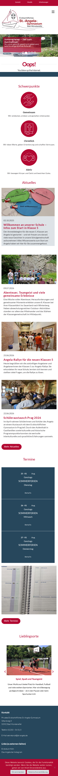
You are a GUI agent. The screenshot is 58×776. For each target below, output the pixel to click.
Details (28, 493)
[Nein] (54, 767)
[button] (53, 12)
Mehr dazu (7, 53)
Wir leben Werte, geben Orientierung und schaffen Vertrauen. (29, 144)
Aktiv (29, 169)
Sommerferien (28, 481)
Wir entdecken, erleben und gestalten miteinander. (29, 116)
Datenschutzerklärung (38, 772)
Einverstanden (18, 772)
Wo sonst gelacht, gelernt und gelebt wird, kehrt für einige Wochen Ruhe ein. (21, 45)
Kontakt (18, 2)
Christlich (29, 141)
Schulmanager (43, 2)
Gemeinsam (29, 112)
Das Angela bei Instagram (11, 752)
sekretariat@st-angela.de (17, 735)
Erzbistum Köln (7, 749)
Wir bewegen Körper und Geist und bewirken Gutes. (29, 173)
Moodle (29, 2)
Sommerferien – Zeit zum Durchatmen (18, 39)
